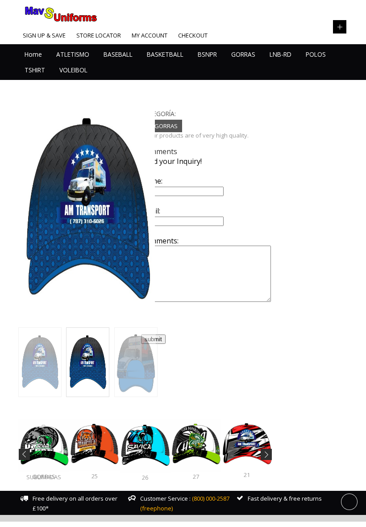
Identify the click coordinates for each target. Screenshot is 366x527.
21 (247, 475)
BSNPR (207, 54)
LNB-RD (280, 54)
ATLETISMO (72, 54)
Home (33, 54)
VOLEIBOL (73, 70)
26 (145, 477)
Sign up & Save (44, 35)
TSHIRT (35, 70)
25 (95, 476)
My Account (149, 35)
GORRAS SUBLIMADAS (43, 477)
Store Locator (98, 35)
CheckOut (193, 35)
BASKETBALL (165, 54)
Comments (159, 151)
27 (196, 477)
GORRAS (243, 54)
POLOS (316, 54)
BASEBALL (118, 54)
